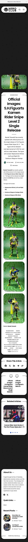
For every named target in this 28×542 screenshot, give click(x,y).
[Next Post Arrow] (16, 375)
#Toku (11, 348)
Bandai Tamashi (11, 326)
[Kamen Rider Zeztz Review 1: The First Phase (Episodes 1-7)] (14, 413)
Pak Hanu (10, 162)
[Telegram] (18, 366)
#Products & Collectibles (12, 332)
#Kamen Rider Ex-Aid (13, 339)
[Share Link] (22, 366)
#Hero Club (17, 337)
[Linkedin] (14, 366)
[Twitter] (10, 366)
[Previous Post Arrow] (11, 375)
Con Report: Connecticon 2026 (17, 525)
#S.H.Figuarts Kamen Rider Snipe (13, 344)
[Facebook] (6, 366)
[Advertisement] (14, 27)
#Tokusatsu (9, 334)
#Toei (5, 348)
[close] (26, 2)
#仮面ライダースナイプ (13, 351)
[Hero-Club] (9, 10)
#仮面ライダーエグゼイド (12, 349)
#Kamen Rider (14, 95)
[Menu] (24, 9)
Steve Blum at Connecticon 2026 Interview (17, 516)
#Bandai (17, 334)
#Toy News (19, 348)
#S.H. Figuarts (13, 343)
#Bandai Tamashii (13, 336)
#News (18, 330)
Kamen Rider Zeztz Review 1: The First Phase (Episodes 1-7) (14, 426)
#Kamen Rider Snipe (13, 341)
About (4, 505)
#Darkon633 (8, 337)
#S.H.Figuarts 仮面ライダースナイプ (13, 346)
